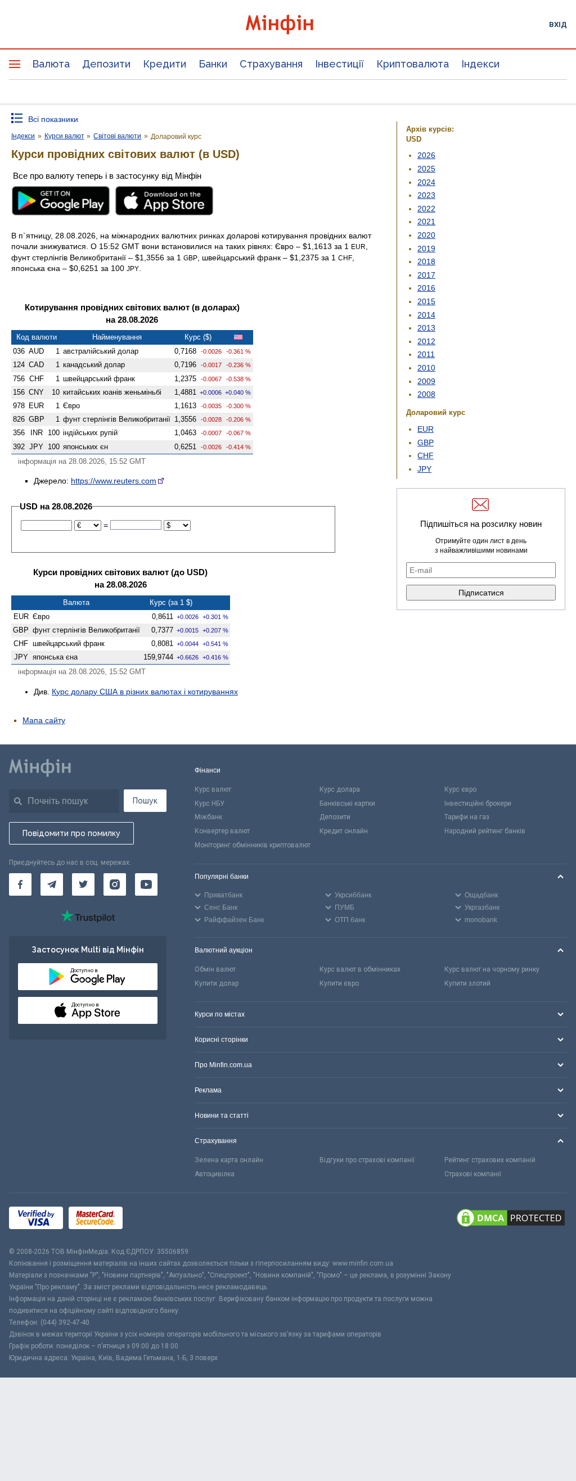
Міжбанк (208, 817)
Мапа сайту (43, 720)
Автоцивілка (215, 1174)
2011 (426, 354)
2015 (426, 301)
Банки (213, 64)
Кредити (164, 64)
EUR (425, 429)
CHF (425, 455)
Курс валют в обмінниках (360, 969)
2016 (426, 287)
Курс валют (213, 789)
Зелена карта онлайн (229, 1160)
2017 (426, 274)
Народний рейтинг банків (484, 831)
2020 (426, 235)
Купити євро (339, 983)
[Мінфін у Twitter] (83, 884)
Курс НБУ (209, 803)
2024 (426, 182)
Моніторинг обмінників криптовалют (252, 845)
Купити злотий (467, 983)
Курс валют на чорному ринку (491, 969)
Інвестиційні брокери (477, 803)
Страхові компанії (472, 1174)
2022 (426, 208)
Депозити (106, 64)
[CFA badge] (153, 1220)
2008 (426, 394)
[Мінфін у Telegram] (51, 884)
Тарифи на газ (466, 817)
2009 (426, 381)
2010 (426, 367)
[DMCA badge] (510, 1219)
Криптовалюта (412, 64)
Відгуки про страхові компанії (367, 1160)
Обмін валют (215, 969)
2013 (426, 327)
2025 (426, 168)
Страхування (271, 64)
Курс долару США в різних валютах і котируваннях (145, 691)
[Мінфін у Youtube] (146, 884)
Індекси (480, 64)
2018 (426, 261)
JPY (424, 468)
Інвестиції (339, 64)
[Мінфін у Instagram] (115, 884)
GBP (425, 442)
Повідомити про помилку (71, 833)
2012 (426, 341)
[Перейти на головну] (288, 24)
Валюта (51, 64)
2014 (426, 314)
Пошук (145, 800)
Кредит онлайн (344, 831)
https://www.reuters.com (113, 480)
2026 (426, 155)
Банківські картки (347, 803)
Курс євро (460, 789)
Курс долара (340, 789)
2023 (426, 195)
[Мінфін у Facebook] (20, 884)
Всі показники (53, 119)
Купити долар (216, 983)
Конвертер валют (222, 831)
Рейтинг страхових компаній (490, 1160)
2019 (426, 248)
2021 (426, 221)
